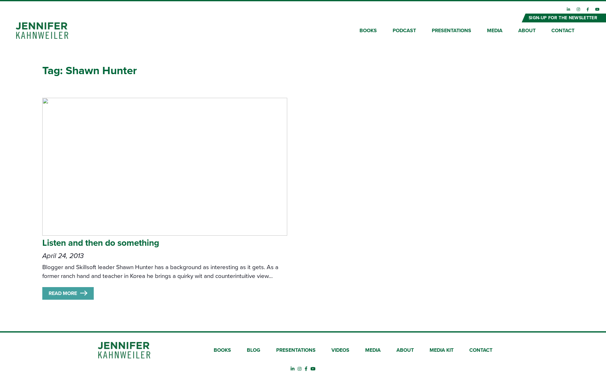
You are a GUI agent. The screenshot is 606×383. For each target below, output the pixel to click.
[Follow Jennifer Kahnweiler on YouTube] (597, 9)
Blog (253, 350)
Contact (562, 30)
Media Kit (442, 350)
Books (368, 30)
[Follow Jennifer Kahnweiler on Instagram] (578, 9)
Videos (340, 350)
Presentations (451, 30)
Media (494, 30)
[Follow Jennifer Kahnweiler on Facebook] (587, 9)
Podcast (404, 30)
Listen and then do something (100, 243)
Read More (63, 293)
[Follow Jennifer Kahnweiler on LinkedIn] (568, 9)
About (527, 30)
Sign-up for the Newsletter (563, 18)
